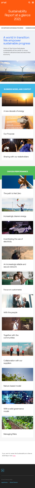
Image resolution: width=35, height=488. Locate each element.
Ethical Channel (14, 482)
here (14, 455)
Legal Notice (4, 482)
